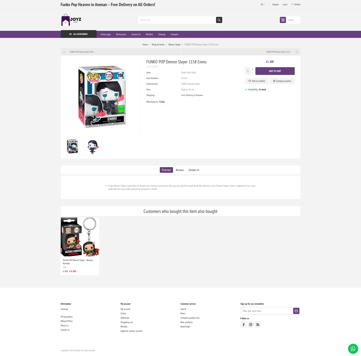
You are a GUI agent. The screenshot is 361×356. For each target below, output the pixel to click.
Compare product (283, 81)
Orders (123, 313)
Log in (285, 4)
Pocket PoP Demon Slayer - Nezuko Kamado (78, 261)
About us (65, 325)
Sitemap (64, 309)
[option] (72, 146)
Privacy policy (66, 316)
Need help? (185, 326)
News (182, 313)
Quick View (77, 252)
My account (125, 309)
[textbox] (177, 20)
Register (276, 4)
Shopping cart (127, 322)
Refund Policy (66, 321)
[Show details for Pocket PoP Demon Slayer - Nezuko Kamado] (80, 236)
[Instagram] (250, 324)
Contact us (65, 329)
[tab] (166, 170)
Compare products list (190, 317)
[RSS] (258, 324)
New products (186, 322)
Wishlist (124, 326)
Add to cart (275, 71)
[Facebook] (243, 324)
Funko (162, 101)
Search (219, 20)
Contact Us (194, 170)
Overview (166, 170)
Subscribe (296, 311)
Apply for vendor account (132, 331)
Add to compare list (71, 252)
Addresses (125, 317)
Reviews (180, 170)
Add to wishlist (258, 81)
